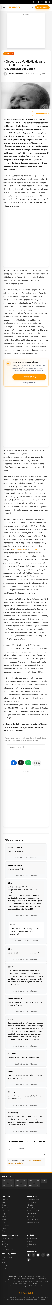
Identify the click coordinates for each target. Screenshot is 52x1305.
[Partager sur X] (21, 762)
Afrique (4, 1231)
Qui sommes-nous (32, 1238)
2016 (24, 1185)
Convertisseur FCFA (33, 1199)
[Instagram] (43, 1255)
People (4, 1214)
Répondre (33, 858)
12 (6, 77)
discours (38, 549)
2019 (4, 1185)
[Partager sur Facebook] (14, 762)
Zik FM (4, 1263)
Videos (4, 1228)
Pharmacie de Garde (33, 1211)
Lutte (3, 1222)
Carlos (10, 1071)
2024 (17, 1181)
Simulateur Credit (32, 1219)
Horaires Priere (31, 1208)
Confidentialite (31, 1244)
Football (4, 1219)
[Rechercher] (32, 7)
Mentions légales (23, 1286)
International (6, 1211)
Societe (4, 1202)
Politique (5, 1199)
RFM (3, 1260)
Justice (4, 1205)
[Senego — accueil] (14, 7)
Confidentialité (37, 1286)
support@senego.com (33, 1284)
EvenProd (5, 1244)
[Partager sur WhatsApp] (28, 762)
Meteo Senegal (31, 1202)
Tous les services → (33, 1222)
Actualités (9, 54)
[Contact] (34, 2)
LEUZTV (4, 1247)
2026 (4, 1181)
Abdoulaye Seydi (15, 865)
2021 (37, 1181)
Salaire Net (30, 1205)
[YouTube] (46, 2)
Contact (29, 1241)
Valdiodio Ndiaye (19, 549)
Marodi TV (5, 1241)
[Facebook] (38, 2)
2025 (11, 1181)
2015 (31, 1185)
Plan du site (13, 1286)
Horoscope (30, 1216)
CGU (28, 1247)
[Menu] (3, 7)
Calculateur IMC (32, 1214)
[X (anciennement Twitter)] (42, 2)
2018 (11, 1185)
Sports (4, 1216)
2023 (24, 1181)
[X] (33, 1255)
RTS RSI (4, 1269)
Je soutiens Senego (29, 377)
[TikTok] (49, 2)
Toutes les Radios (7, 1257)
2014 (37, 1185)
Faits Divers (5, 1225)
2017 (17, 1185)
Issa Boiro (12, 1053)
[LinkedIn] (48, 1255)
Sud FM (4, 1266)
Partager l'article (29, 383)
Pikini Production (7, 1250)
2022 (31, 1181)
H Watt (11, 1019)
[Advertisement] (26, 31)
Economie (5, 1208)
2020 (44, 1181)
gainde (11, 967)
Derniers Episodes (7, 1238)
